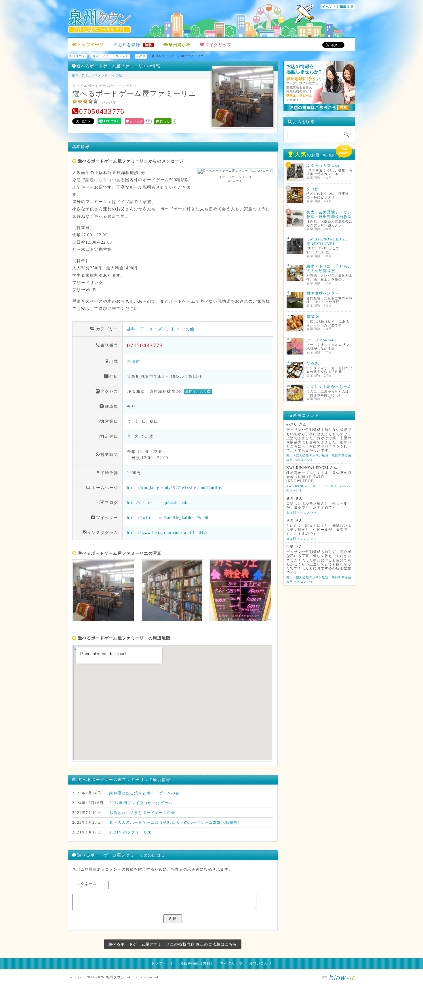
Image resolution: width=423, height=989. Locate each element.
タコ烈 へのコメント (301, 512)
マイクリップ (218, 45)
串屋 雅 (313, 316)
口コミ (165, 121)
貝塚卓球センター (322, 293)
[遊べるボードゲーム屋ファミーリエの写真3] (240, 590)
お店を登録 (135, 45)
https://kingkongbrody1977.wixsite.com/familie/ (175, 487)
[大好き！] (95, 101)
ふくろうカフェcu (323, 165)
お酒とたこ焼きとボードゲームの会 (142, 812)
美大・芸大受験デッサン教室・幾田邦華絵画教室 (329, 214)
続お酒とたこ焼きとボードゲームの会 (144, 793)
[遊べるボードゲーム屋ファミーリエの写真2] (172, 590)
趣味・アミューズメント (110, 56)
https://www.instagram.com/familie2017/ (167, 532)
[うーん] (74, 101)
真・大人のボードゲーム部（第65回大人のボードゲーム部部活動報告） (175, 822)
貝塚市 (133, 361)
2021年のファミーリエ (130, 832)
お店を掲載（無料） (197, 963)
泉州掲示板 (180, 45)
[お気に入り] (90, 101)
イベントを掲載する (338, 6)
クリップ (136, 121)
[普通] (85, 101)
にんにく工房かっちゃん (329, 386)
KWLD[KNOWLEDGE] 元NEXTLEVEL (329, 241)
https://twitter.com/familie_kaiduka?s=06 (167, 517)
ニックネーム (84, 884)
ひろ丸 (312, 363)
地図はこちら (196, 391)
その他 (141, 56)
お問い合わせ (260, 963)
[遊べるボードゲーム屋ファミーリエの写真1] (103, 590)
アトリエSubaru (321, 340)
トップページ (90, 45)
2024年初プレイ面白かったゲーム (140, 803)
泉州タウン (77, 56)
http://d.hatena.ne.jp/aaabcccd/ (157, 502)
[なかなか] (80, 101)
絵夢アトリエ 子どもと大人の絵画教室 (329, 268)
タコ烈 (312, 189)
